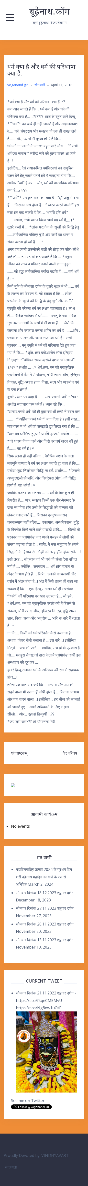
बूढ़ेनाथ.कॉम (49, 11)
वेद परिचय (70, 753)
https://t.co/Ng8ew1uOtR (39, 1007)
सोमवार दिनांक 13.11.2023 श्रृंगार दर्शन (45, 939)
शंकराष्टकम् (19, 753)
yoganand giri (18, 85)
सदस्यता (11, 1167)
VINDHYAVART (55, 1155)
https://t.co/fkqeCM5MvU (39, 1000)
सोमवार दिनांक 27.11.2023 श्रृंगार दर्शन (45, 908)
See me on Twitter (27, 1100)
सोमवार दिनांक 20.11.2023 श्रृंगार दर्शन (45, 924)
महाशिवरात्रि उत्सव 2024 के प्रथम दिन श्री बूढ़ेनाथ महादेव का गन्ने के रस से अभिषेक (44, 877)
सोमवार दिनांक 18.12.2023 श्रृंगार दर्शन (45, 892)
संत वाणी (39, 85)
